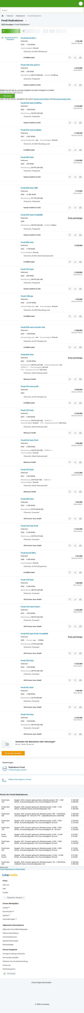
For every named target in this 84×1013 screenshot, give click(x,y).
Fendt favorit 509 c (28, 553)
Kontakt (5, 892)
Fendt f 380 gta (27, 296)
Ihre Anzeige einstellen (13, 753)
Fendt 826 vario (27, 242)
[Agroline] (2, 15)
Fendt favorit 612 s (28, 38)
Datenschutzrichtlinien (41, 99)
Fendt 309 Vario (27, 499)
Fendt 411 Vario (27, 687)
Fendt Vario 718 (5, 828)
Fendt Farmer (4, 835)
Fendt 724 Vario (27, 269)
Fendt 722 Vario (27, 410)
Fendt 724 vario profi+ (30, 386)
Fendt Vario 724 (5, 801)
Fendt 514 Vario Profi (29, 440)
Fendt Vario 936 (5, 815)
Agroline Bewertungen (10, 941)
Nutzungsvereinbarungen (62, 99)
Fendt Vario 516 (5, 849)
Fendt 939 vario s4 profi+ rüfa (33, 327)
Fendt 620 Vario (27, 157)
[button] (80, 3)
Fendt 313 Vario (27, 470)
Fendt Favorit (3, 856)
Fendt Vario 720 (5, 821)
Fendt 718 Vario (27, 580)
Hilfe (4, 889)
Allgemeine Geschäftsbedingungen (15, 929)
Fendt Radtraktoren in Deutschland (12, 869)
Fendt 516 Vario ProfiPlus (31, 103)
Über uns (6, 885)
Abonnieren (7, 96)
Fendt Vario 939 (5, 863)
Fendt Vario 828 (5, 808)
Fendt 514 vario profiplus (31, 130)
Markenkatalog (8, 944)
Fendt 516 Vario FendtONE (32, 215)
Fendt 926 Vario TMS (29, 188)
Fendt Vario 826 (5, 842)
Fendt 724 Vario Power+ (30, 607)
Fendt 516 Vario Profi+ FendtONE (34, 634)
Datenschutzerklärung (10, 933)
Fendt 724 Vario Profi (29, 526)
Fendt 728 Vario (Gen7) (30, 65)
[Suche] (81, 10)
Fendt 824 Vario (27, 355)
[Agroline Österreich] (14, 3)
